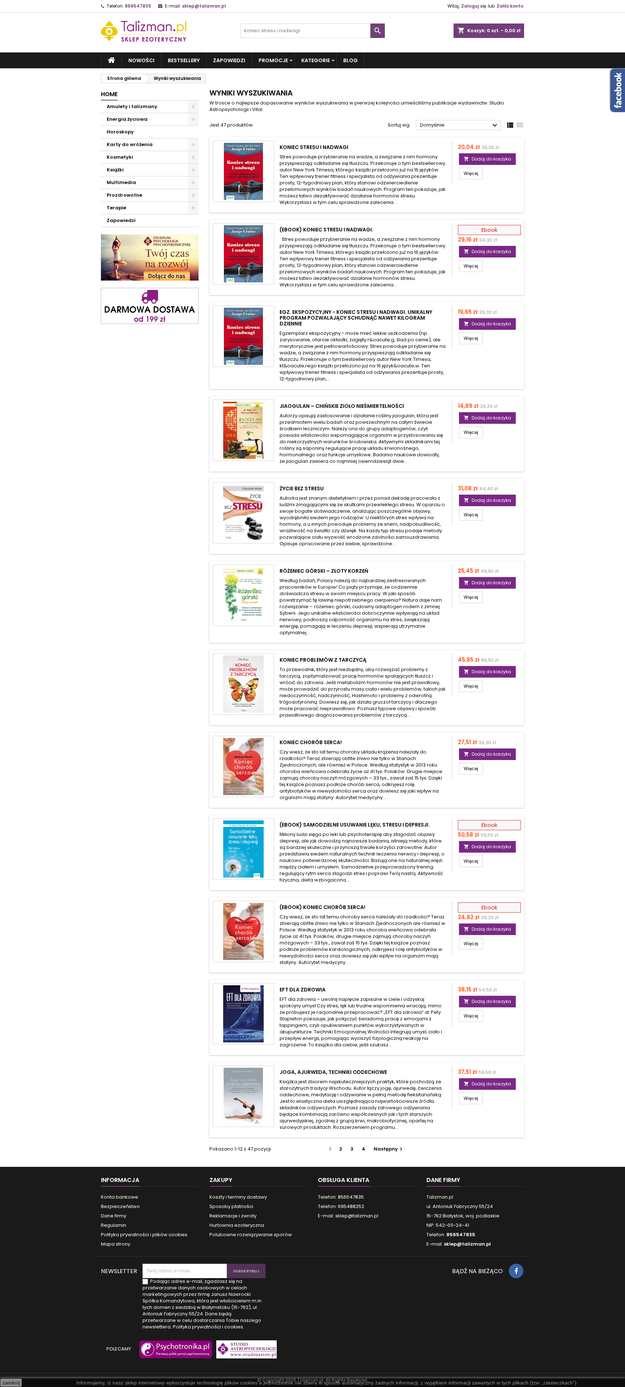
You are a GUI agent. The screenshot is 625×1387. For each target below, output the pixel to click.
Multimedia (121, 182)
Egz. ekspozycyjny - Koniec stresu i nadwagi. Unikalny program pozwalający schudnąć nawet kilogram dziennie (356, 317)
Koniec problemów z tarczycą (323, 659)
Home (109, 94)
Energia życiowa (127, 119)
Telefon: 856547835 (341, 1197)
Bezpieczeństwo (120, 1206)
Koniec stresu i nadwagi (314, 147)
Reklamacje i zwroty (232, 1215)
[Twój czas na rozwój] (150, 257)
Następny (389, 1148)
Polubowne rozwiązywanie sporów (250, 1234)
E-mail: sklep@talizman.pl (348, 1215)
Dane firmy (113, 1215)
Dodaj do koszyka (487, 159)
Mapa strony (115, 1244)
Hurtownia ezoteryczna (236, 1225)
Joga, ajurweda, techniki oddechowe (333, 1072)
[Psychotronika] (174, 1352)
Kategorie (315, 60)
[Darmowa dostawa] (150, 305)
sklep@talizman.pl (204, 6)
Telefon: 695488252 (341, 1206)
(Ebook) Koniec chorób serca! (322, 907)
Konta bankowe (119, 1197)
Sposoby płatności (231, 1206)
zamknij (11, 1383)
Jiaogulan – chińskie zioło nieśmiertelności (342, 406)
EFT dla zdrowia (303, 989)
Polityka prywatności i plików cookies (144, 1234)
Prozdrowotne (124, 195)
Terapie (116, 207)
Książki (115, 169)
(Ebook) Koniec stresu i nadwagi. (326, 229)
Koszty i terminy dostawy (238, 1197)
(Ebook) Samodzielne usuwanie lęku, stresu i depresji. (355, 824)
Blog (350, 60)
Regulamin (113, 1225)
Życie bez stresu (302, 488)
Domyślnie (459, 125)
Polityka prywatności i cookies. (208, 1326)
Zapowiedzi (229, 60)
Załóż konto (510, 6)
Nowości (141, 60)
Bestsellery (184, 60)
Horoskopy (120, 131)
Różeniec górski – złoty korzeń (324, 571)
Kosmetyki (120, 157)
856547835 (138, 6)
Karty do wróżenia (130, 144)
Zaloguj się (473, 6)
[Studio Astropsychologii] (244, 1352)
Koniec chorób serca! (311, 742)
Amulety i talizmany (132, 106)
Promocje (273, 60)
